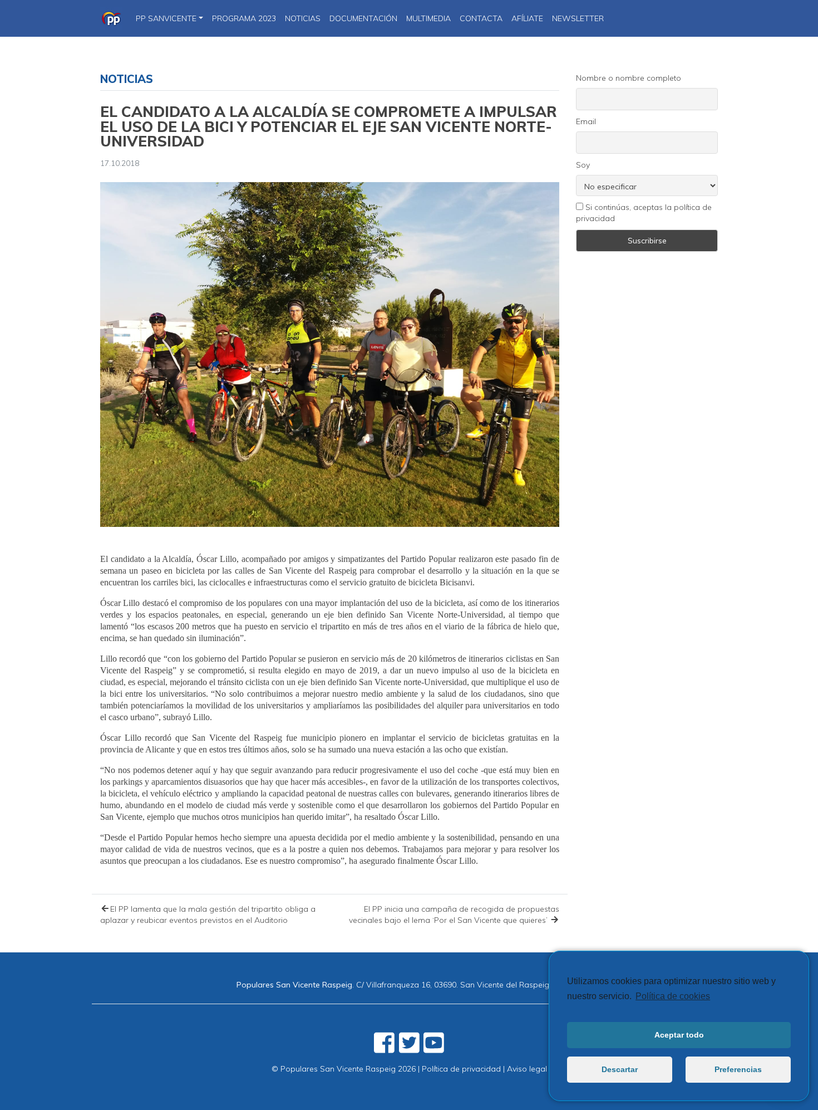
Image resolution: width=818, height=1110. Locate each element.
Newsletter (578, 18)
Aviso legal (527, 1069)
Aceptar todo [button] (679, 1034)
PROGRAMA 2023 (244, 18)
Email (586, 121)
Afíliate (527, 18)
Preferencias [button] (738, 1069)
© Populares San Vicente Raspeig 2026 (344, 1069)
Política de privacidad (461, 1069)
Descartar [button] (620, 1069)
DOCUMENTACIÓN (363, 18)
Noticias (126, 79)
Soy (583, 165)
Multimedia (428, 18)
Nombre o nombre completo (628, 78)
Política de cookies (672, 996)
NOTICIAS (303, 18)
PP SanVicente (166, 18)
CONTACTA (481, 18)
